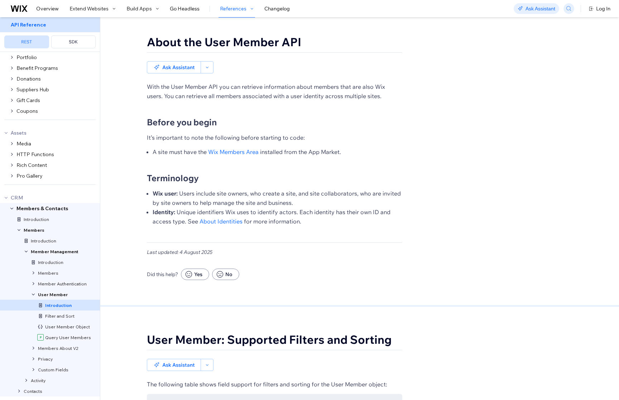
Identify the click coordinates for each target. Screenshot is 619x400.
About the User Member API (224, 42)
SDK (73, 41)
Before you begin (182, 122)
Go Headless (185, 8)
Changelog (277, 8)
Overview (47, 8)
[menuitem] (50, 34)
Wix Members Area (233, 151)
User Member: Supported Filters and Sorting (269, 339)
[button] (174, 67)
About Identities (221, 221)
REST (26, 41)
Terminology (173, 178)
